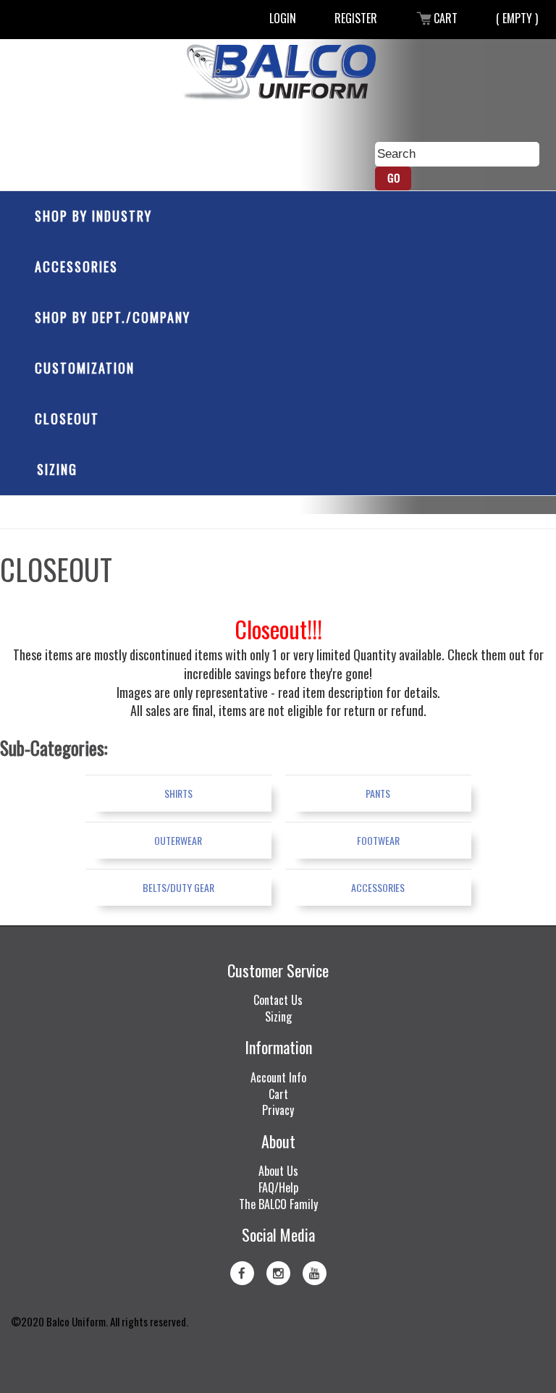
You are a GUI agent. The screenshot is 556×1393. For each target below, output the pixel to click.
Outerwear (178, 840)
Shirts (178, 793)
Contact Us (278, 1000)
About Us (278, 1170)
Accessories (76, 266)
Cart (446, 18)
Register (355, 18)
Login (282, 18)
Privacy (278, 1110)
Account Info (278, 1077)
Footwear (378, 840)
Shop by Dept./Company (112, 317)
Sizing (57, 469)
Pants (378, 793)
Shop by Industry (93, 215)
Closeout (67, 418)
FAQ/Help (278, 1187)
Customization (85, 367)
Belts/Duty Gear (178, 887)
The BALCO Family (278, 1204)
